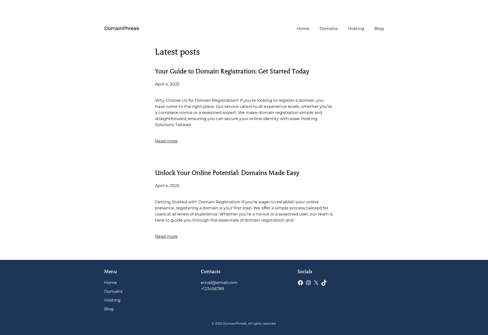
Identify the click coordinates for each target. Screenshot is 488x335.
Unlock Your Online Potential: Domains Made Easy (227, 173)
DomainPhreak (121, 28)
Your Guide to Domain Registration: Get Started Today (232, 71)
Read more (166, 141)
